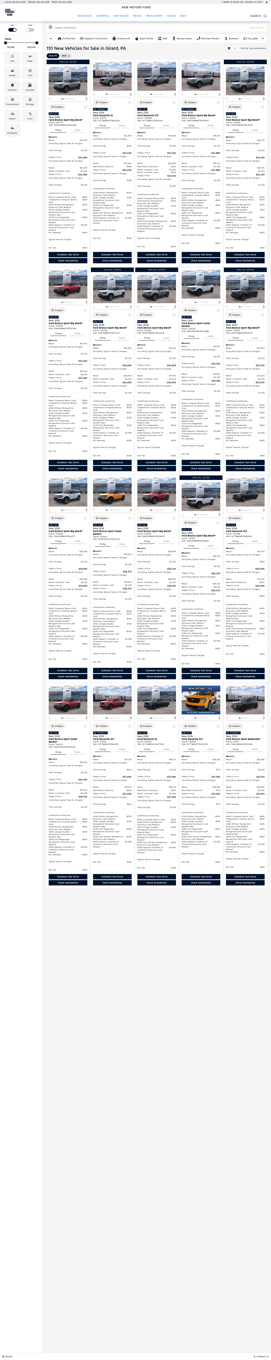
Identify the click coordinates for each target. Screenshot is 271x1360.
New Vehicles (84, 15)
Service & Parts (154, 15)
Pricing (58, 130)
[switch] (12, 28)
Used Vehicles (121, 15)
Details (78, 130)
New (12, 25)
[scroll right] (262, 38)
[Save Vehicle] (85, 107)
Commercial (102, 15)
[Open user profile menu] (266, 2)
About (183, 15)
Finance (171, 15)
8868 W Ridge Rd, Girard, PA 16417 (243, 2)
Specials (137, 15)
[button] (12, 58)
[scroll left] (51, 38)
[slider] (5, 42)
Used (30, 25)
